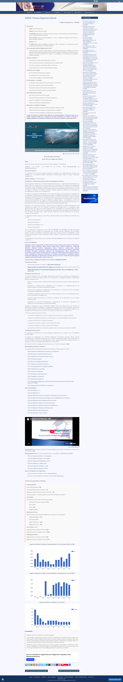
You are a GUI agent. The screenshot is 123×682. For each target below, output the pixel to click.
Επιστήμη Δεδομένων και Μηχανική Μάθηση (42, 366)
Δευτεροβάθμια (37, 12)
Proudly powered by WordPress (54, 680)
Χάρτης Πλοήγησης (52, 677)
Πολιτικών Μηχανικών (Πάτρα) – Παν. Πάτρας (39, 458)
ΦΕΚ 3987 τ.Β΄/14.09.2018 (60, 229)
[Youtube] (97, 1)
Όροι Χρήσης (60, 677)
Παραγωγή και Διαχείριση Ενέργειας (40, 364)
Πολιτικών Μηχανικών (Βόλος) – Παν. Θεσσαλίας (40, 456)
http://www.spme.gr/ (58, 476)
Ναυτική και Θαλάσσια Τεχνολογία (39, 361)
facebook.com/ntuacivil (30, 168)
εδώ (68, 344)
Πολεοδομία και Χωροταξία (38, 369)
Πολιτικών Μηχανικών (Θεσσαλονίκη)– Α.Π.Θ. (39, 461)
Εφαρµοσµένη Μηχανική (37, 379)
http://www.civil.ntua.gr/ (53, 264)
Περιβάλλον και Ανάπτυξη (37, 376)
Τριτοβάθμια (57, 12)
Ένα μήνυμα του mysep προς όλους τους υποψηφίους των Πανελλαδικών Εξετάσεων (89, 109)
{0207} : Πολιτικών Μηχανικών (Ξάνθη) (68, 671)
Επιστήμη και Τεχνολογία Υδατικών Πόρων (41, 354)
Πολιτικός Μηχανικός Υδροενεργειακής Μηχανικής (40, 408)
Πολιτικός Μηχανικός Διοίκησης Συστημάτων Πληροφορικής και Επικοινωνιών (47, 395)
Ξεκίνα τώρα (30, 659)
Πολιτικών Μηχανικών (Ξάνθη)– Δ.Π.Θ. (37, 463)
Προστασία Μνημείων (36, 359)
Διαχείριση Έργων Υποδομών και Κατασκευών (42, 385)
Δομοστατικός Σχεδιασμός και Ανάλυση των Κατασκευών (45, 351)
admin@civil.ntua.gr (72, 166)
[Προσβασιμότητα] (2, 679)
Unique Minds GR (75, 447)
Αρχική (28, 12)
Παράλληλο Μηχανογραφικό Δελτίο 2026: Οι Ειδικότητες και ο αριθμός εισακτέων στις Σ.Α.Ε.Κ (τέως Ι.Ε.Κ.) (90, 188)
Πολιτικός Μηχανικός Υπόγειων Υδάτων (37, 413)
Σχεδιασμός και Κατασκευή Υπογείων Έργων (42, 356)
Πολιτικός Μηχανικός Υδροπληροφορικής (38, 410)
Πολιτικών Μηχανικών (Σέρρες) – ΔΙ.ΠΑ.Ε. (38, 468)
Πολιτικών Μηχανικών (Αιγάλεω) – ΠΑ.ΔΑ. (38, 466)
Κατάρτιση (47, 12)
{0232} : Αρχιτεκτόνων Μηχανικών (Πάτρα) (36, 671)
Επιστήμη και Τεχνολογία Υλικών (39, 374)
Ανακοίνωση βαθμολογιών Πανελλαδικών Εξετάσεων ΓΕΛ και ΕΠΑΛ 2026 (90, 104)
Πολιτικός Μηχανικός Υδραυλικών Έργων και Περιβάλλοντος (43, 405)
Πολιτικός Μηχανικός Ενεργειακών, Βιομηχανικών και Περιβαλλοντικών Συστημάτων (49, 398)
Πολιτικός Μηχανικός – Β (34, 393)
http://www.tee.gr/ (52, 473)
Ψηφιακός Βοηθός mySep (115, 679)
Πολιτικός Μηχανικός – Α (34, 390)
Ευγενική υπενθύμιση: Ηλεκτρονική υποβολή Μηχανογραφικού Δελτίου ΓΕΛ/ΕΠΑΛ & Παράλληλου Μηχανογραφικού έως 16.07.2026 (90, 40)
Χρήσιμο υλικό (88, 12)
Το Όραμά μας (37, 677)
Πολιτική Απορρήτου (69, 677)
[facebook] (95, 1)
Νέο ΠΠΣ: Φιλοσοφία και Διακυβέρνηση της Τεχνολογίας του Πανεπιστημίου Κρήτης (89, 182)
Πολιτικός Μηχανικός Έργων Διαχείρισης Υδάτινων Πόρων (42, 400)
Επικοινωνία (91, 677)
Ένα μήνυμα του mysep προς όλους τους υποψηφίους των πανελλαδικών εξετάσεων (89, 22)
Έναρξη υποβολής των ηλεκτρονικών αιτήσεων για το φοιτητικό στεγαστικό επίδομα (89, 92)
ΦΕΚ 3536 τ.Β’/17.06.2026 (67, 453)
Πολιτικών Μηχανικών (57, 238)
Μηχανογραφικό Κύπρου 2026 (89, 112)
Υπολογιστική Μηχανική (37, 371)
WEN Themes (73, 680)
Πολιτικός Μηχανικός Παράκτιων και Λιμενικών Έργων (41, 403)
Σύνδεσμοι (44, 677)
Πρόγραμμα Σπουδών (61, 259)
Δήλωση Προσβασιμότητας (81, 677)
